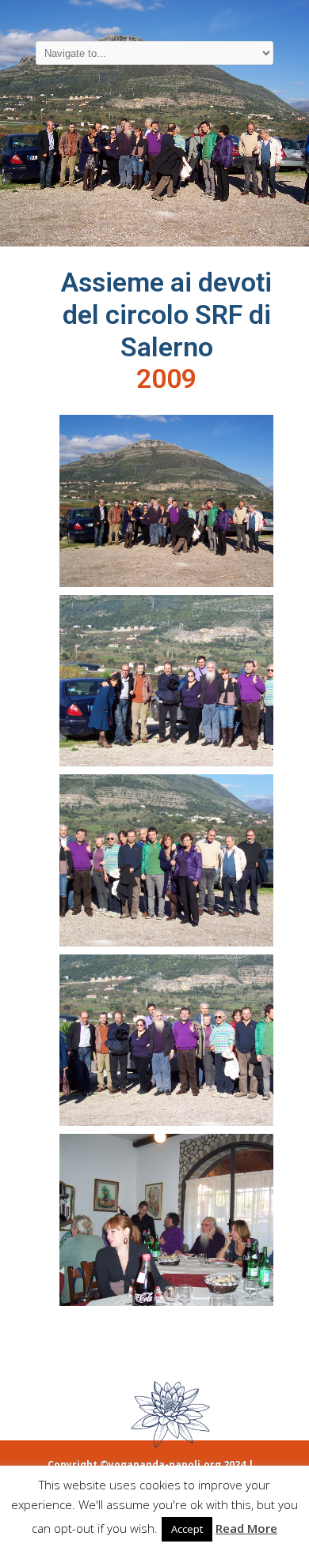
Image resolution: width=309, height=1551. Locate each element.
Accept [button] (187, 1529)
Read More (246, 1528)
